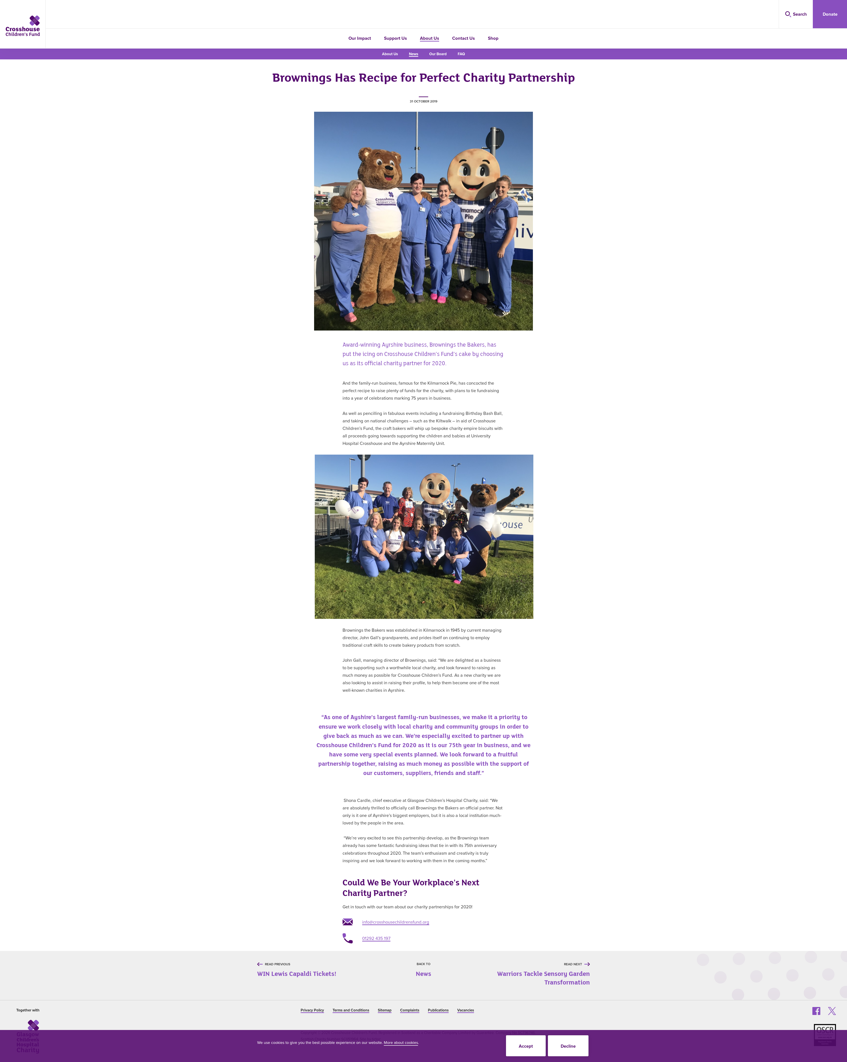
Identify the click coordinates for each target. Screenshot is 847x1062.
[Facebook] (816, 1011)
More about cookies (401, 1042)
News (423, 971)
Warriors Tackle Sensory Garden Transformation (537, 975)
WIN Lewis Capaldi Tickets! (296, 971)
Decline (568, 1046)
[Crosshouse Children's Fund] (23, 25)
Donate (830, 14)
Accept (526, 1046)
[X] (832, 1011)
